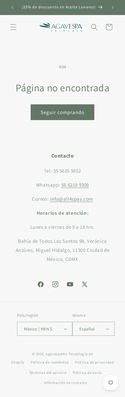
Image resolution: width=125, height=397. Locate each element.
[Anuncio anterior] (12, 7)
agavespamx (57, 354)
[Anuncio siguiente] (112, 7)
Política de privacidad (94, 362)
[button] (13, 27)
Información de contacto (65, 382)
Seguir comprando (62, 112)
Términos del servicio (48, 372)
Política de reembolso (50, 362)
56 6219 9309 (75, 185)
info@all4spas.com (71, 199)
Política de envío (87, 372)
